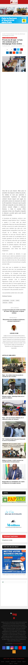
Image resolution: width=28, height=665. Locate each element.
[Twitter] (8, 647)
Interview (19, 661)
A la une (4, 37)
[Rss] (14, 651)
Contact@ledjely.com (18, 643)
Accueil (3, 33)
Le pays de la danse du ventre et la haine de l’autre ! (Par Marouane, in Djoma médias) (14, 311)
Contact (15, 663)
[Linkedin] (16, 647)
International (13, 661)
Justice (15, 37)
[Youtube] (20, 647)
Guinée (12, 37)
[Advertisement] (14, 131)
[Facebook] (4, 647)
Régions (24, 661)
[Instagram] (12, 647)
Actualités (8, 37)
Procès (10, 302)
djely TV (11, 663)
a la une (12, 300)
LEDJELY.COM (7, 45)
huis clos (5, 302)
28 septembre (6, 300)
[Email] (24, 647)
